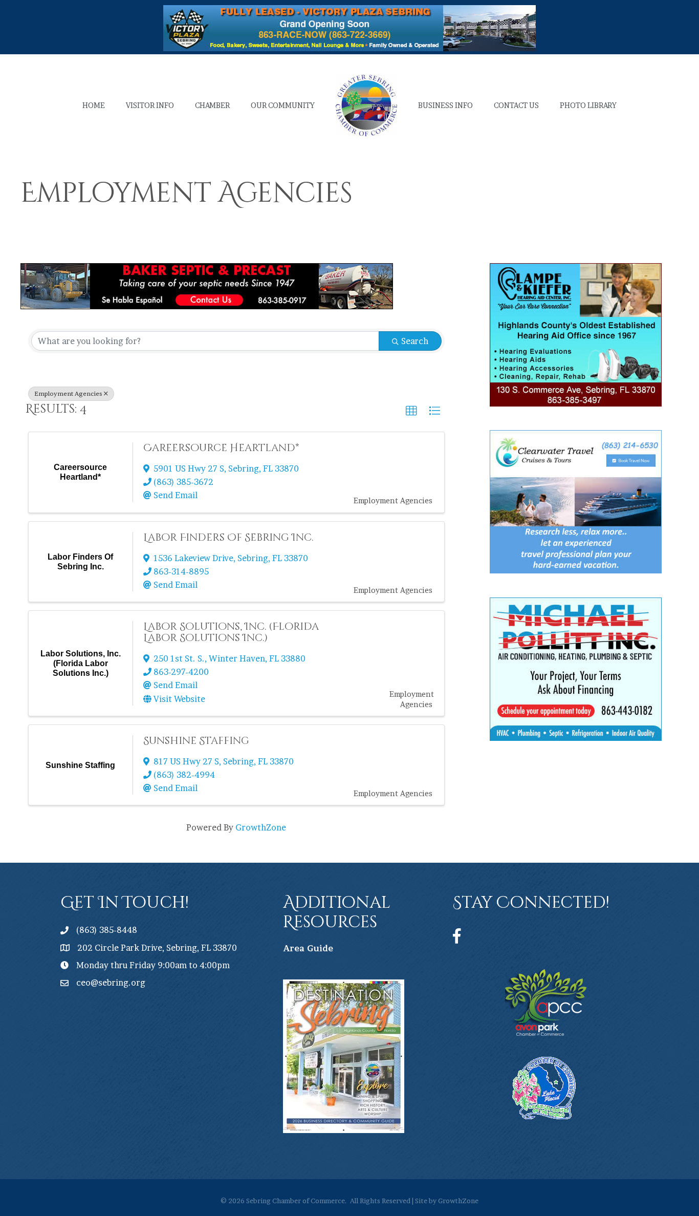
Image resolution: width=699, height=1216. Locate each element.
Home (93, 105)
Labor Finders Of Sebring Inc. (228, 537)
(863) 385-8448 (106, 930)
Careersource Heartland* (221, 448)
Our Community (283, 105)
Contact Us (516, 105)
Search (414, 341)
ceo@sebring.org (110, 982)
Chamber (212, 105)
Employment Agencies (68, 393)
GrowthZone (260, 827)
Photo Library (588, 105)
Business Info (445, 105)
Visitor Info (150, 105)
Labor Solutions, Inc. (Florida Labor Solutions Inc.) (231, 632)
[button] (411, 411)
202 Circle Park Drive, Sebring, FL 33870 (157, 948)
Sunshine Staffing (196, 741)
